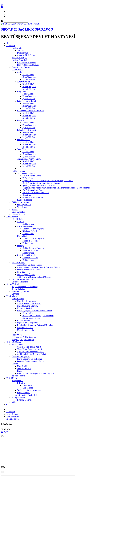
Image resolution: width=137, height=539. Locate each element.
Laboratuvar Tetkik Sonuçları (24, 337)
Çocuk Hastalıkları (25, 226)
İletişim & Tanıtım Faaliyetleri (24, 395)
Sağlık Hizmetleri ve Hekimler (24, 286)
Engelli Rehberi (23, 320)
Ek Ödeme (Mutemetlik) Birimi (30, 111)
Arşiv (19, 72)
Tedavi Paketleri (18, 289)
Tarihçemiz (21, 50)
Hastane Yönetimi (19, 60)
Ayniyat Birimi (23, 82)
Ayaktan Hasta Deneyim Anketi (30, 351)
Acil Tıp (20, 221)
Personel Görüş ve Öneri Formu (30, 361)
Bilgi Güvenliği (18, 212)
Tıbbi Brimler (12, 217)
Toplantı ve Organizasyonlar (29, 390)
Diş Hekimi (22, 236)
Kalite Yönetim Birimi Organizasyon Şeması (41, 183)
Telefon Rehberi (18, 376)
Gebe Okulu (22, 272)
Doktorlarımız (28, 224)
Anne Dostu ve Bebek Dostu (29, 265)
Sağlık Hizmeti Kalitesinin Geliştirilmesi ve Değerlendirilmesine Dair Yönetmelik (56, 188)
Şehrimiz (15, 294)
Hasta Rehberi (18, 298)
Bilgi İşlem (21, 91)
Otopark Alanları (24, 368)
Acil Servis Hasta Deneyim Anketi (31, 354)
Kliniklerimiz (17, 219)
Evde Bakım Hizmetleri (27, 255)
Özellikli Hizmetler (20, 282)
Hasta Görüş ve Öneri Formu (29, 359)
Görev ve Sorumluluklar (32, 197)
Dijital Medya (12, 378)
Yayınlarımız (22, 207)
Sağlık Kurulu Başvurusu (28, 323)
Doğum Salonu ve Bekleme (29, 270)
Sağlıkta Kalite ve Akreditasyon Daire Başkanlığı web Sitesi (47, 180)
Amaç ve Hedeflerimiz (26, 55)
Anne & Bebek (18, 262)
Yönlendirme (12, 296)
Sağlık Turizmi (12, 284)
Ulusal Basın (27, 388)
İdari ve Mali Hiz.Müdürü (28, 65)
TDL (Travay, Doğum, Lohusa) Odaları (34, 277)
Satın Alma (21, 149)
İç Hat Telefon (28, 79)
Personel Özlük (23, 139)
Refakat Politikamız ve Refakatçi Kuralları (35, 325)
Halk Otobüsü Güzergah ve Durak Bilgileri (35, 373)
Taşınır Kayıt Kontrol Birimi (29, 159)
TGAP (15, 209)
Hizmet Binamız (19, 214)
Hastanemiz (17, 48)
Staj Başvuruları (24, 204)
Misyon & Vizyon (19, 57)
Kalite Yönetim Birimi (31, 176)
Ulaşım (15, 364)
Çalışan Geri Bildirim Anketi (29, 347)
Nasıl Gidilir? (28, 74)
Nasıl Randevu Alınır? (26, 301)
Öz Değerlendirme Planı (32, 190)
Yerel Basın (27, 385)
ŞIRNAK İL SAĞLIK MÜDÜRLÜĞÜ (27, 29)
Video (14, 402)
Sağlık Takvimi (23, 392)
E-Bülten (21, 383)
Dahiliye (20, 245)
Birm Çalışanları (29, 77)
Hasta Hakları (28, 313)
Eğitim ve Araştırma (20, 202)
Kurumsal (10, 45)
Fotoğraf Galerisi (19, 397)
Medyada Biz (17, 380)
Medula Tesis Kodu (25, 330)
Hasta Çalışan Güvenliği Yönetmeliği (38, 315)
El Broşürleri (27, 178)
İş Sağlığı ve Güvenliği (27, 130)
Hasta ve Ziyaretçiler (20, 291)
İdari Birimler (17, 70)
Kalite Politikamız (24, 200)
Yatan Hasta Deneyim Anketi (29, 349)
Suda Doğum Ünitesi (26, 274)
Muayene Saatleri (24, 308)
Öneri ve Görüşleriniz (21, 356)
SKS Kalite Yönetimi (26, 173)
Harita (19, 371)
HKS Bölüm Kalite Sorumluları (35, 192)
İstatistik (20, 120)
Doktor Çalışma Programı (33, 229)
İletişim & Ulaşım (13, 342)
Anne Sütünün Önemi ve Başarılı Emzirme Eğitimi (38, 267)
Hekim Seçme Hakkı (31, 318)
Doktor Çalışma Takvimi (22, 279)
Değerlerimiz (22, 53)
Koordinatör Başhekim (26, 62)
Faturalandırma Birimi (26, 101)
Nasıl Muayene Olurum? (27, 306)
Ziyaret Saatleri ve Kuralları (29, 303)
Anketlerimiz (17, 344)
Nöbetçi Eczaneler (25, 327)
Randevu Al (17, 335)
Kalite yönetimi (18, 171)
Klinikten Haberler (30, 231)
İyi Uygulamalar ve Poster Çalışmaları (38, 185)
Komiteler (26, 195)
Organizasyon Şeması (21, 67)
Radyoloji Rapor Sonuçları (23, 339)
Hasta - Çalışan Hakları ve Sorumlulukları (34, 311)
